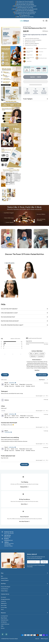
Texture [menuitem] (36, 353)
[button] (35, 81)
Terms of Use (41, 565)
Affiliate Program (44, 638)
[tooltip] (41, 359)
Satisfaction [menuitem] (33, 356)
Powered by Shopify (13, 638)
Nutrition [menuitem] (42, 353)
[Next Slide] (22, 354)
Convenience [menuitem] (40, 356)
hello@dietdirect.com (8, 540)
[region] (12, 354)
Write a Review (43, 375)
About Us (37, 638)
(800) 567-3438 (7, 536)
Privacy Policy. (30, 566)
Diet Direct (6, 638)
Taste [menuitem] (31, 353)
